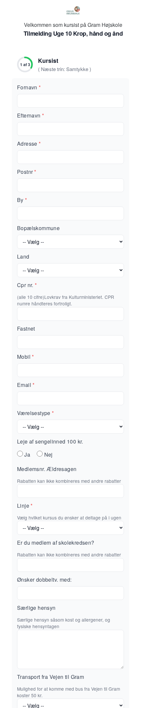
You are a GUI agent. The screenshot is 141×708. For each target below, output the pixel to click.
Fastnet (26, 328)
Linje (24, 505)
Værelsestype (35, 413)
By (22, 200)
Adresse (29, 143)
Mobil (25, 356)
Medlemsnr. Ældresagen (46, 469)
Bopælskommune (38, 228)
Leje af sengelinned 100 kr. (50, 441)
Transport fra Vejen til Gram (50, 677)
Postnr (26, 171)
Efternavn (30, 115)
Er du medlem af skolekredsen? (55, 542)
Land (23, 256)
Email (25, 385)
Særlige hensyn (36, 607)
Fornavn (29, 87)
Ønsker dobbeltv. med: (44, 579)
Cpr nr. (27, 285)
